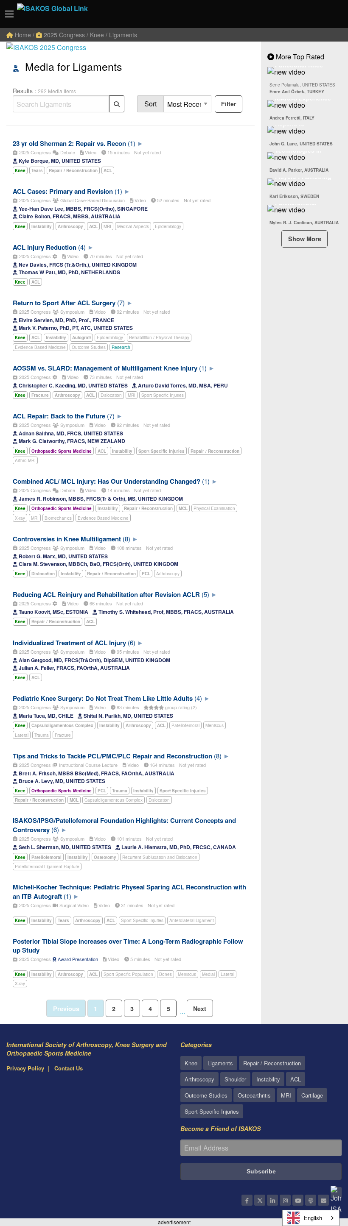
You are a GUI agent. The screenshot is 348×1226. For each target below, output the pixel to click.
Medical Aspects (133, 226)
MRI (107, 226)
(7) (121, 302)
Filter (228, 103)
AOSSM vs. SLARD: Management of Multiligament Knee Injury (105, 368)
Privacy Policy (25, 1068)
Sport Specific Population (128, 974)
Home (22, 35)
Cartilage (312, 1095)
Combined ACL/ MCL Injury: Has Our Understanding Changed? (106, 481)
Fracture (63, 735)
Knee (191, 1063)
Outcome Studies (89, 347)
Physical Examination (214, 508)
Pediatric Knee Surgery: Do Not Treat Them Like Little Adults (103, 698)
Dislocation (111, 395)
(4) (82, 246)
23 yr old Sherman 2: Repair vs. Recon (69, 143)
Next (199, 1008)
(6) (131, 642)
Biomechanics (58, 518)
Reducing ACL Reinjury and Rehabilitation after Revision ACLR (106, 594)
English (313, 1218)
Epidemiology (168, 226)
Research (121, 347)
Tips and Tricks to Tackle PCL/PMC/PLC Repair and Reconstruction (112, 756)
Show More (304, 238)
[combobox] (311, 1218)
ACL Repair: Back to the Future (59, 416)
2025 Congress (63, 35)
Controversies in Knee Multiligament (67, 538)
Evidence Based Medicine (40, 347)
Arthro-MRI (25, 460)
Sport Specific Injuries (162, 395)
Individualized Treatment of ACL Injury (69, 642)
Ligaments (220, 1063)
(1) (131, 143)
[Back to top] (320, 1173)
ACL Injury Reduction (44, 247)
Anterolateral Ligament (191, 920)
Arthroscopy (168, 574)
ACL (295, 1079)
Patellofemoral (185, 725)
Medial (208, 974)
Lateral (21, 735)
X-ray (20, 518)
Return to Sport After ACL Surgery (64, 302)
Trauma (41, 735)
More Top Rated (299, 56)
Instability (268, 1079)
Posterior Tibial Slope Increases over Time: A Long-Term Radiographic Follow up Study (128, 945)
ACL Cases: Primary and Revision (63, 191)
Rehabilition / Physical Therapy (159, 337)
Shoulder (235, 1079)
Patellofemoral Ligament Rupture (47, 866)
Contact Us (68, 1068)
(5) (205, 594)
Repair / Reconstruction (272, 1063)
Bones (165, 974)
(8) (126, 538)
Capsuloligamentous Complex (113, 800)
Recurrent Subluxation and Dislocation (159, 857)
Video (90, 152)
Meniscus (214, 725)
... (182, 1011)
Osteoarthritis (254, 1095)
